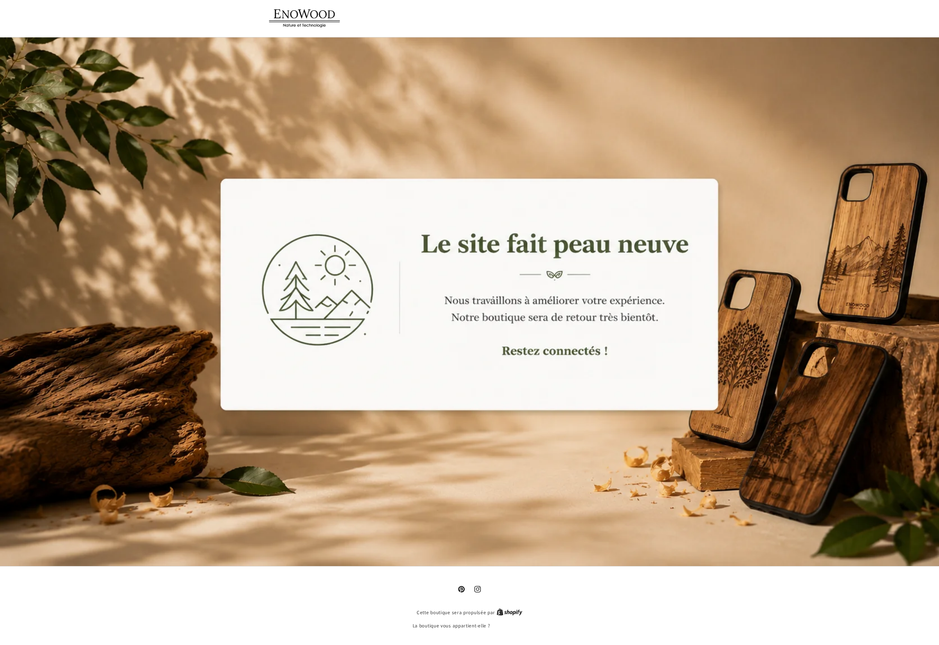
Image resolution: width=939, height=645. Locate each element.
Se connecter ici (509, 626)
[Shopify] (509, 612)
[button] (633, 17)
